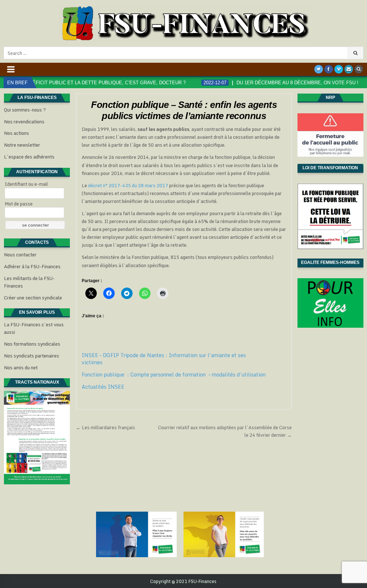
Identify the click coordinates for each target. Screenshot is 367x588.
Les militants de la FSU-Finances (29, 282)
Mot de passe (19, 204)
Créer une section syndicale (33, 298)
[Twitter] (318, 69)
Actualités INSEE (103, 387)
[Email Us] (348, 69)
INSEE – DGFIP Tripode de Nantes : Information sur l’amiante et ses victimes (164, 358)
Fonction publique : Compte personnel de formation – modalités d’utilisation (174, 374)
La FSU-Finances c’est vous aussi (34, 328)
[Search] (358, 69)
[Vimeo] (338, 69)
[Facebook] (328, 69)
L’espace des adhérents (29, 157)
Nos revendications (24, 121)
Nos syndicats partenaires (31, 356)
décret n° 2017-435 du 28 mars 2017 (128, 185)
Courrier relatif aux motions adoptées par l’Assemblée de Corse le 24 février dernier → (225, 431)
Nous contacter (20, 255)
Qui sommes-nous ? (25, 110)
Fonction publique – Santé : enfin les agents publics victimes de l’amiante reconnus (184, 110)
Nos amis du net (21, 367)
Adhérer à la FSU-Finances (32, 266)
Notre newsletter (22, 145)
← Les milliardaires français (105, 427)
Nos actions (16, 133)
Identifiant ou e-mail (26, 184)
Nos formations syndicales (32, 344)
